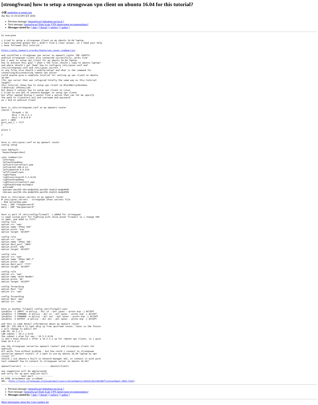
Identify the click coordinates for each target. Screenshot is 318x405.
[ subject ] (54, 27)
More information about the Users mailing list (25, 402)
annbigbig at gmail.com (19, 12)
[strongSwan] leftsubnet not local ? (46, 21)
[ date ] (34, 27)
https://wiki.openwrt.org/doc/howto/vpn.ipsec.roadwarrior (38, 50)
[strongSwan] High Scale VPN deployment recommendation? (56, 24)
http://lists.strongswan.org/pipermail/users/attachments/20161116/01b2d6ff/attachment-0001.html (71, 381)
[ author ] (65, 27)
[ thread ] (43, 27)
